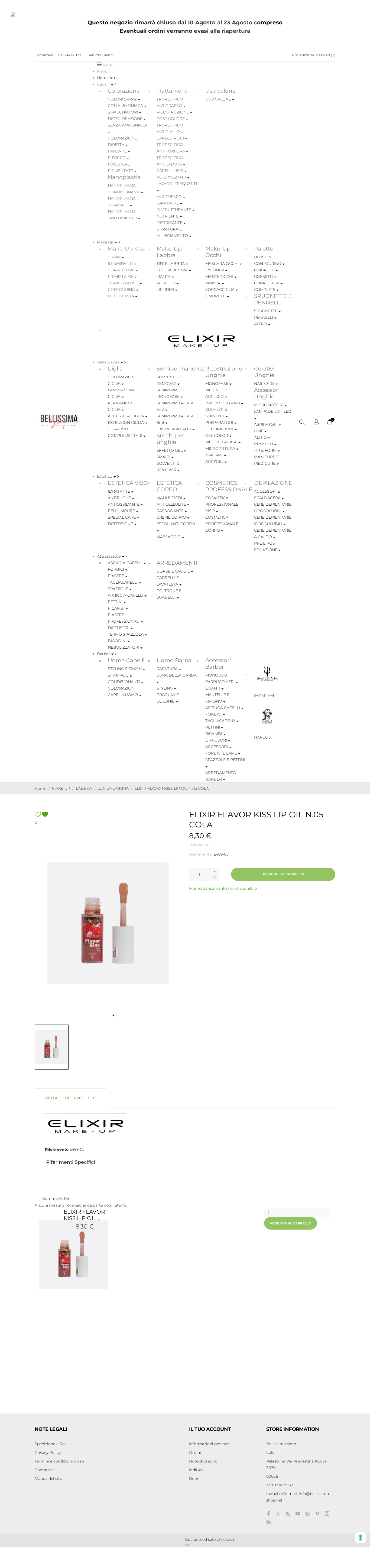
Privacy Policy (48, 1452)
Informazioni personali (210, 1443)
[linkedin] (268, 1522)
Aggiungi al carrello (283, 874)
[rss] (288, 1514)
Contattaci (45, 1469)
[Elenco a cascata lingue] (316, 422)
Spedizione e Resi (51, 1443)
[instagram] (327, 1513)
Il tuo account (210, 1429)
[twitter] (278, 1514)
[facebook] (268, 1513)
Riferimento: (201, 854)
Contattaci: (44, 55)
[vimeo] (317, 1513)
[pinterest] (307, 1513)
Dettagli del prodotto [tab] (70, 1098)
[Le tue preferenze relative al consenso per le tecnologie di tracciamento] (360, 1537)
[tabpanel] (108, 923)
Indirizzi (196, 1469)
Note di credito (203, 1461)
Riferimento (57, 1149)
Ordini (195, 1452)
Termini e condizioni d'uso (59, 1461)
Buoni (194, 1478)
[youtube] (298, 1513)
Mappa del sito (48, 1478)
